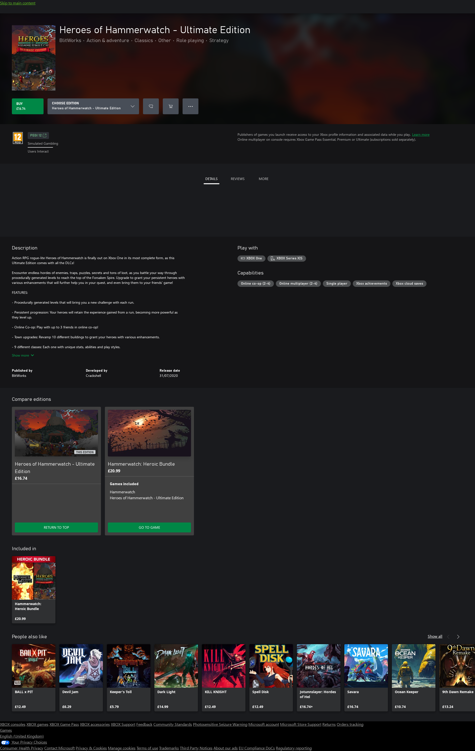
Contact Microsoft (59, 748)
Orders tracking (350, 724)
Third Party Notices (196, 748)
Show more (20, 355)
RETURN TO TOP (56, 527)
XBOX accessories (95, 724)
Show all (435, 636)
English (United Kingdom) (22, 736)
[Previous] (448, 636)
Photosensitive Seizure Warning (220, 724)
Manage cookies (122, 748)
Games (6, 730)
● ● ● (190, 106)
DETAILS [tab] (211, 178)
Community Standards (172, 724)
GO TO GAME (149, 527)
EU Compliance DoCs (257, 748)
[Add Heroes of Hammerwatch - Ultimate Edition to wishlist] (151, 106)
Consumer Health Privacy (21, 748)
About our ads (226, 748)
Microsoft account (263, 724)
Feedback (144, 724)
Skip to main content (17, 2)
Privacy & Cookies (91, 748)
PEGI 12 (36, 135)
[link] (33, 589)
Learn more (420, 134)
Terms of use (147, 748)
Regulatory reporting (294, 748)
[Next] (458, 636)
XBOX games (37, 724)
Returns (329, 724)
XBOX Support (123, 724)
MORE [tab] (263, 178)
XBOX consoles (12, 724)
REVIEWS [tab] (237, 178)
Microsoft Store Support (300, 724)
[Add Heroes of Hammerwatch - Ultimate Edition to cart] (171, 106)
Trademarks (169, 748)
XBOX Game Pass (64, 724)
